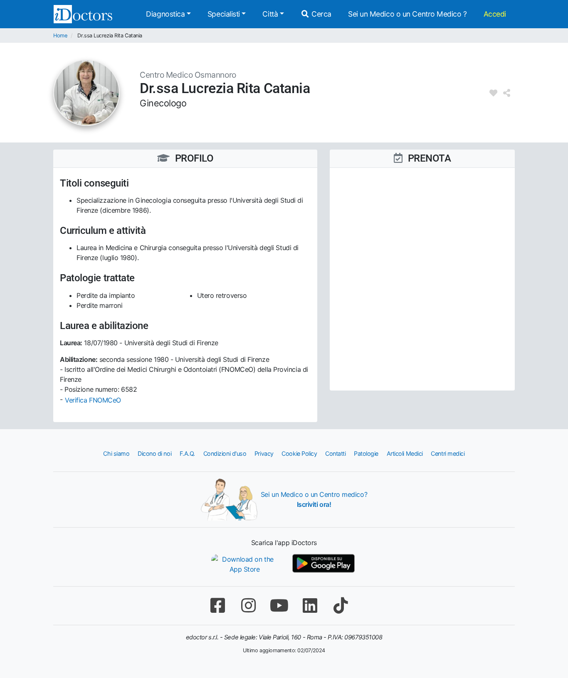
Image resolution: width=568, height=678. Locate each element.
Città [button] (270, 14)
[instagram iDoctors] (248, 605)
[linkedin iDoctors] (309, 605)
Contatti (335, 453)
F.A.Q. (187, 453)
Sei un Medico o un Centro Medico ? (407, 14)
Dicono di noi (154, 453)
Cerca (320, 14)
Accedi (495, 14)
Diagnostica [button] (165, 14)
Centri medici (447, 453)
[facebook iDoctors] (217, 605)
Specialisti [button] (223, 14)
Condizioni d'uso (225, 453)
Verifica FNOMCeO (93, 400)
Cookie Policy (299, 453)
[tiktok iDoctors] (340, 605)
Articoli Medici (405, 453)
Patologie (366, 453)
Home (60, 35)
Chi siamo (116, 453)
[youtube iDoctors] (279, 605)
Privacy (264, 453)
